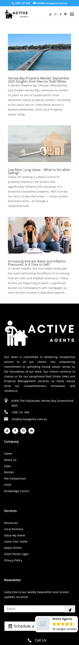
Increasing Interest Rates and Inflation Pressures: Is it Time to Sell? (37, 263)
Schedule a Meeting (32, 626)
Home (8, 453)
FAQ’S (8, 485)
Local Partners (13, 529)
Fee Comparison (15, 478)
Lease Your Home (16, 541)
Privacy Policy (13, 560)
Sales (7, 466)
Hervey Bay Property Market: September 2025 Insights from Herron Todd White (38, 80)
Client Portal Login (16, 554)
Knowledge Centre (16, 491)
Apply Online (13, 548)
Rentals (9, 472)
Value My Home (14, 535)
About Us (10, 460)
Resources (11, 523)
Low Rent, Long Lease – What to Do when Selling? (39, 171)
